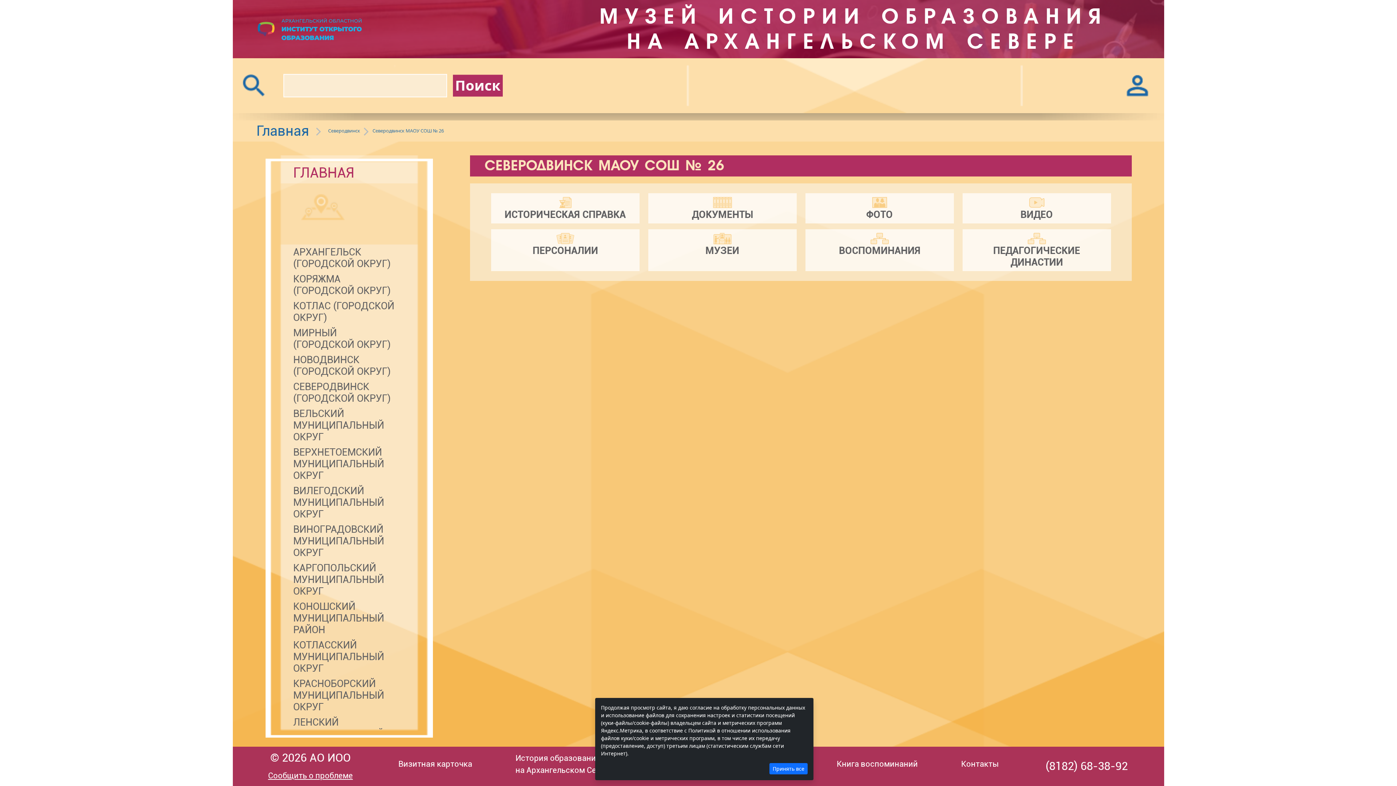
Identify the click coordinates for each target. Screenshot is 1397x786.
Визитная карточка (435, 764)
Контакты (980, 764)
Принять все (788, 768)
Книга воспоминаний (877, 764)
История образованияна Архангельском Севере (565, 764)
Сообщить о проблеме (310, 775)
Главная (282, 131)
